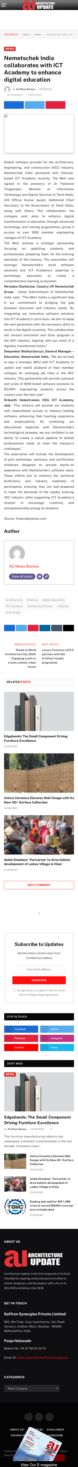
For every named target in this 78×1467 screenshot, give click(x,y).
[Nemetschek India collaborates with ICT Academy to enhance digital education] (39, 133)
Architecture (14, 599)
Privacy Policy (37, 994)
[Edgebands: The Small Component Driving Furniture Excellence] (39, 711)
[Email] (40, 577)
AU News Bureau (25, 89)
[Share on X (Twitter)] (35, 105)
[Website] (46, 577)
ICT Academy (14, 606)
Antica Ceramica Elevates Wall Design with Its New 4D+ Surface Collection (51, 1160)
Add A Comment (39, 884)
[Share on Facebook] (14, 105)
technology (13, 612)
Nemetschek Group (40, 606)
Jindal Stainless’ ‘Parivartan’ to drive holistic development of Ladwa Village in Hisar (50, 1182)
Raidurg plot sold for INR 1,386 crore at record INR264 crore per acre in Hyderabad (52, 1205)
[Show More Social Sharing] (70, 105)
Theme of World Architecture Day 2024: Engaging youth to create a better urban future (20, 658)
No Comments (15, 94)
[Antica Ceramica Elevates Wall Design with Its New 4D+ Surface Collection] (39, 773)
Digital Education (54, 599)
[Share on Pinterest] (55, 105)
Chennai (32, 599)
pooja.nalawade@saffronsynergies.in (42, 1357)
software (63, 606)
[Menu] (3, 5)
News (10, 48)
